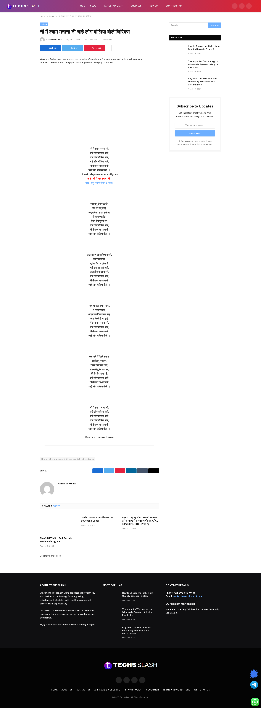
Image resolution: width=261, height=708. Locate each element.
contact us (83, 690)
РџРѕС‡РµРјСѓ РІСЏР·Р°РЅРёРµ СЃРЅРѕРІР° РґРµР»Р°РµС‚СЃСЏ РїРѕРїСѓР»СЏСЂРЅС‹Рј (140, 521)
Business (136, 6)
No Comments (91, 39)
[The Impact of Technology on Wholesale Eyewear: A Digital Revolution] (177, 65)
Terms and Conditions (176, 690)
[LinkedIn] (29, 172)
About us (67, 690)
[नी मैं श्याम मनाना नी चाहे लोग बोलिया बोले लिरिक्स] (99, 103)
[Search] (255, 6)
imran (44, 24)
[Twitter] (29, 164)
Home (82, 6)
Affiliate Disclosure (107, 690)
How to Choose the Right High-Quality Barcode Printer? (204, 47)
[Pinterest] (29, 180)
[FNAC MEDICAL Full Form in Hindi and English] (58, 524)
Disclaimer (152, 690)
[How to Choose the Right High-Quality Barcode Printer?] (177, 50)
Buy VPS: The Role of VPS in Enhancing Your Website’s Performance (202, 81)
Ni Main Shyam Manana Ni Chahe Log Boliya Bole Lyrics (67, 459)
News (93, 6)
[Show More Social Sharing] (109, 48)
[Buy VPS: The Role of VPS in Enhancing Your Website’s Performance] (177, 82)
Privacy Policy (196, 144)
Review (154, 6)
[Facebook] (29, 157)
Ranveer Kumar (55, 39)
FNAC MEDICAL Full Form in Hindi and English (56, 540)
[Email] (29, 187)
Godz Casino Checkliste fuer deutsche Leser (97, 519)
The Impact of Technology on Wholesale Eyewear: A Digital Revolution (203, 64)
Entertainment (113, 6)
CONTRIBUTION (174, 6)
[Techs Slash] (23, 6)
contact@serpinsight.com (188, 596)
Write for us (202, 690)
